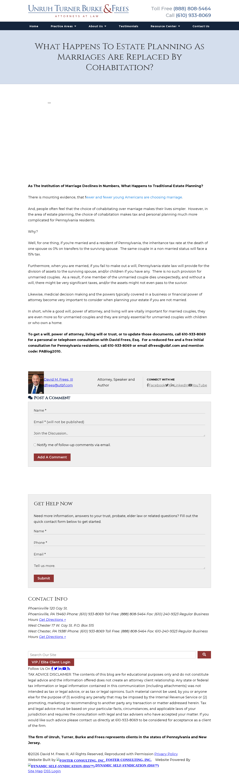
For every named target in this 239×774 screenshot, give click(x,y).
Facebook (157, 385)
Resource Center (164, 26)
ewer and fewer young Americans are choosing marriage (134, 197)
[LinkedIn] (60, 669)
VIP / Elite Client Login (51, 662)
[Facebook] (52, 669)
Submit (44, 578)
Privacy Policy (166, 754)
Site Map (35, 771)
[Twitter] (56, 669)
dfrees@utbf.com (58, 385)
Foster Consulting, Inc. (128, 760)
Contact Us (201, 26)
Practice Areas (62, 26)
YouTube (199, 385)
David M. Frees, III (58, 379)
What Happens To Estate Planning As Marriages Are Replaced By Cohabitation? (119, 57)
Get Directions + (52, 620)
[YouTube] (64, 669)
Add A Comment (52, 457)
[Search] (204, 654)
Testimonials (128, 26)
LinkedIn (181, 385)
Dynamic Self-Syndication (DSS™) (126, 765)
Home (34, 26)
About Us (96, 26)
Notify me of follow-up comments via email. (73, 445)
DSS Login (52, 771)
